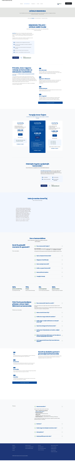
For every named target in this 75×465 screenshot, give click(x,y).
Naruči (20, 134)
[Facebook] (62, 3)
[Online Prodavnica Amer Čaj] (7, 4)
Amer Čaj (13, 33)
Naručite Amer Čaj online (50, 102)
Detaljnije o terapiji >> (20, 144)
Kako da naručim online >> (40, 411)
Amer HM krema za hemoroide (46, 170)
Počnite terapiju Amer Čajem (24, 382)
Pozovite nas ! (68, 3)
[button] (27, 4)
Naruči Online (16, 57)
